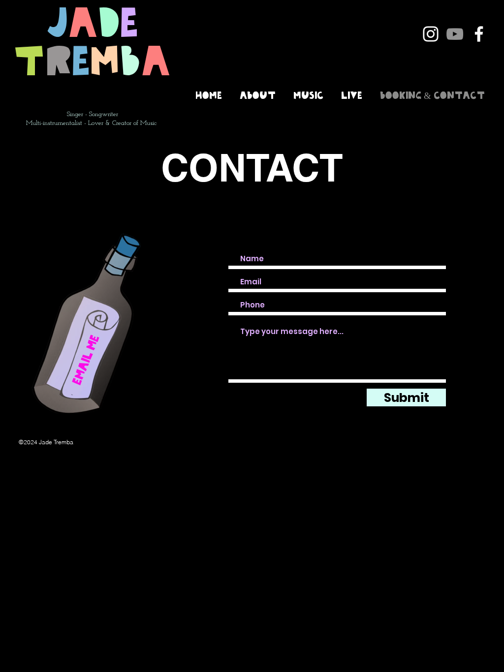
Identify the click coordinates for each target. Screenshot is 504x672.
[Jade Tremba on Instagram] (430, 34)
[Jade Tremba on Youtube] (454, 34)
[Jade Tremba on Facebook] (479, 34)
